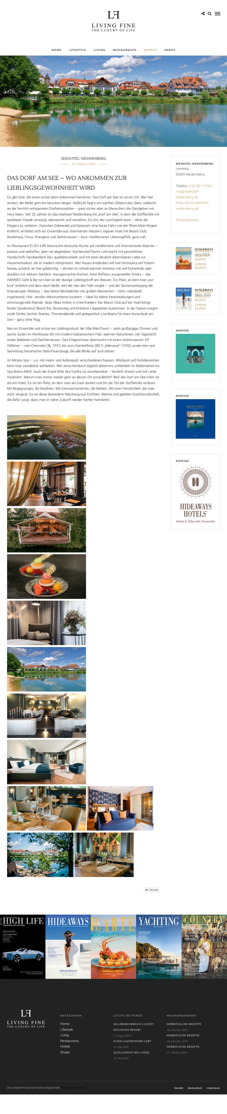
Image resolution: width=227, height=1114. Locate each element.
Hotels (150, 50)
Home (57, 50)
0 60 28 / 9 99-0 (200, 186)
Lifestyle (77, 50)
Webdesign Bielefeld (73, 1087)
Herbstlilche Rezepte (184, 1024)
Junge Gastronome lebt (132, 1041)
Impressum (213, 1088)
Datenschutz (195, 1088)
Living (100, 50)
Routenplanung (187, 220)
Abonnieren (203, 251)
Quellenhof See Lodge (132, 1052)
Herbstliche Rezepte (183, 1035)
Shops (169, 50)
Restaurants (125, 50)
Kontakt (178, 1088)
